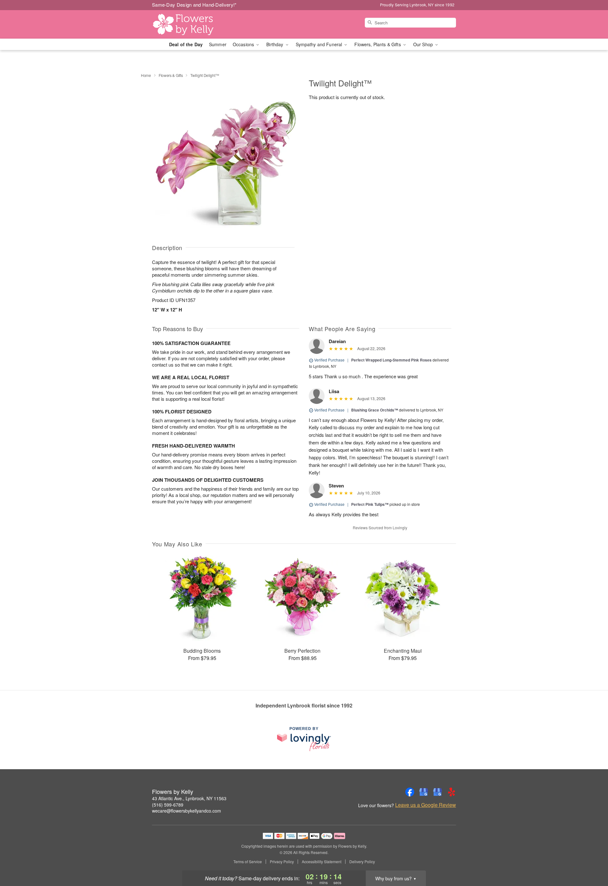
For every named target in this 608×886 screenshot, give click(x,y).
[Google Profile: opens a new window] (423, 792)
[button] (591, 859)
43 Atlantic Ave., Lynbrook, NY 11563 (189, 798)
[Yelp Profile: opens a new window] (451, 792)
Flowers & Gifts (171, 75)
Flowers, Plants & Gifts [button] (378, 44)
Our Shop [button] (423, 44)
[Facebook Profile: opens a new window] (409, 792)
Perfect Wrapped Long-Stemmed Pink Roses (391, 360)
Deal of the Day (186, 44)
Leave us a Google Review (425, 804)
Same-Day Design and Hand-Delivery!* (194, 4)
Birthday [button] (275, 44)
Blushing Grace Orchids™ (374, 410)
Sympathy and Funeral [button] (320, 44)
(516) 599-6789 (167, 804)
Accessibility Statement (321, 862)
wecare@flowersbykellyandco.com (186, 810)
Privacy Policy (282, 862)
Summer (217, 44)
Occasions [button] (244, 44)
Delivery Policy (362, 862)
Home (146, 75)
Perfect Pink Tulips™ (370, 504)
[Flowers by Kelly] (197, 24)
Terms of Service (247, 862)
